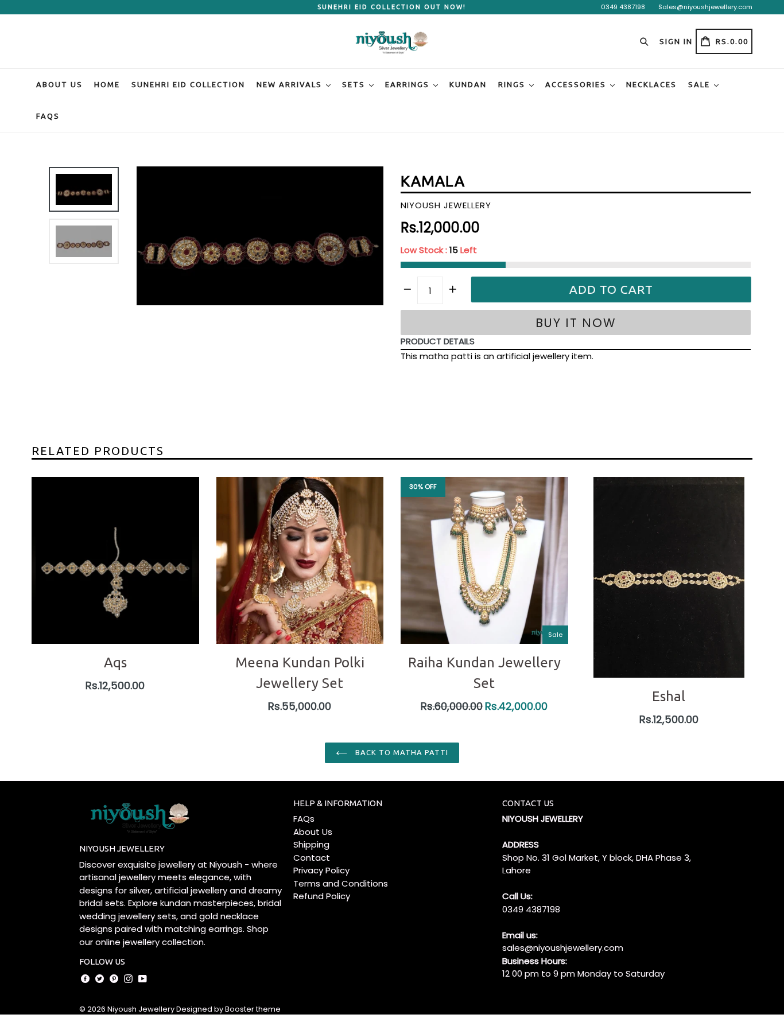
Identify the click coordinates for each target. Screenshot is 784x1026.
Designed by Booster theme (228, 1009)
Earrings (408, 84)
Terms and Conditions (340, 883)
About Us (59, 84)
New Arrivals (291, 84)
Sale (700, 84)
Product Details (438, 341)
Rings (513, 84)
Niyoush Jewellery (140, 1009)
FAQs (48, 116)
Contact (311, 858)
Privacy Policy (321, 870)
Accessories (577, 84)
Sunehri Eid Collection (188, 84)
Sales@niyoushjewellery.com (705, 6)
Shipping (311, 844)
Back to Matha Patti (401, 752)
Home (107, 84)
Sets (355, 84)
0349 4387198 (623, 6)
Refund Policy (321, 896)
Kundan (468, 84)
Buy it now (575, 322)
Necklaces (651, 84)
